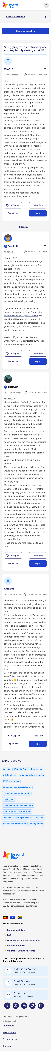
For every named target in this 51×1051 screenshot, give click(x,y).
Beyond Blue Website (13, 855)
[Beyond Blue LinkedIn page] (41, 1007)
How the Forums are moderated (23, 940)
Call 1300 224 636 (25, 969)
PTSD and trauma (11, 781)
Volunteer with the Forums (21, 950)
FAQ (9, 935)
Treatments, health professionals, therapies (23, 817)
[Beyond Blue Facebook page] (7, 1007)
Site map (7, 1046)
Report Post (13, 213)
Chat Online (22, 981)
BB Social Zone (21, 769)
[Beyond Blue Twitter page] (32, 1007)
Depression (36, 769)
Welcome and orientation (14, 823)
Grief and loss (9, 775)
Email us (19, 993)
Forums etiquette (16, 945)
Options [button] (46, 17)
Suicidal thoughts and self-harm (18, 805)
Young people (36, 823)
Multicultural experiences (32, 775)
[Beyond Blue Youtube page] (16, 1007)
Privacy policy (10, 1039)
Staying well (9, 799)
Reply (37, 213)
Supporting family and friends (17, 811)
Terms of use (9, 1032)
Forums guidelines (16, 930)
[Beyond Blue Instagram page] (24, 1007)
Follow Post (38, 205)
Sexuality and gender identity (16, 793)
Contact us (8, 1025)
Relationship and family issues (17, 787)
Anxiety (6, 769)
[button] (7, 205)
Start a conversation (25, 31)
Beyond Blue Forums (10, 5)
